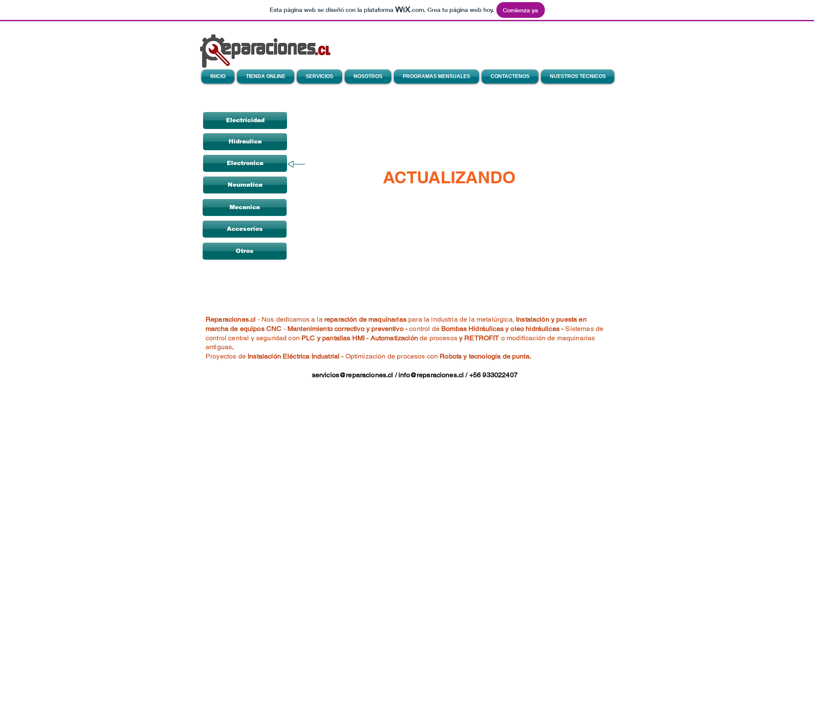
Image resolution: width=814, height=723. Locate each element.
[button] (245, 141)
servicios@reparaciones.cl (352, 375)
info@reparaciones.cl (431, 375)
